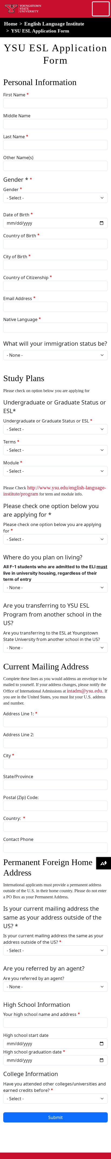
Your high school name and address (40, 1014)
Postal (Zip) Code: (21, 797)
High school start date (25, 1035)
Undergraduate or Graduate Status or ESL (46, 421)
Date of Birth (16, 215)
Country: (12, 818)
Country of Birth (19, 236)
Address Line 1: (18, 714)
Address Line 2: (18, 735)
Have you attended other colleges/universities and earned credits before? (54, 1087)
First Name (14, 95)
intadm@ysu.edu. (85, 691)
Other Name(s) (18, 158)
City (7, 756)
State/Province (18, 776)
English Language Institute (54, 24)
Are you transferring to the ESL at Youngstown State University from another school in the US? (51, 636)
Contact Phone (18, 839)
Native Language (20, 319)
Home (10, 24)
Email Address (17, 298)
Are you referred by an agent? (33, 978)
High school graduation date (32, 1052)
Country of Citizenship (25, 277)
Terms (9, 442)
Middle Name (16, 116)
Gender (11, 189)
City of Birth (15, 257)
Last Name (14, 137)
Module (11, 463)
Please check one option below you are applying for (52, 528)
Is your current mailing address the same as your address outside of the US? (53, 939)
